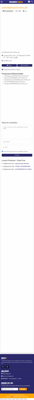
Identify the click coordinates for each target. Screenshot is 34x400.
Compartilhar (8, 11)
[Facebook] (3, 367)
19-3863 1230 (7, 60)
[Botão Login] (29, 1)
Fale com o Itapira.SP (8, 376)
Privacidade (17, 395)
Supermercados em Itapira (12, 69)
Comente (25, 65)
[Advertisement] (17, 32)
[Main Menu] (1, 2)
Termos (11, 395)
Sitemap (22, 395)
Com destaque (13, 378)
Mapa (10, 65)
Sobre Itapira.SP (7, 373)
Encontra (16, 2)
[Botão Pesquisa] (32, 2)
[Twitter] (7, 367)
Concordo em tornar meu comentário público (15, 151)
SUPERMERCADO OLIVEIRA (23, 169)
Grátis (19, 378)
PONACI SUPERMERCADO (23, 166)
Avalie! (19, 11)
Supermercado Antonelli (22, 163)
